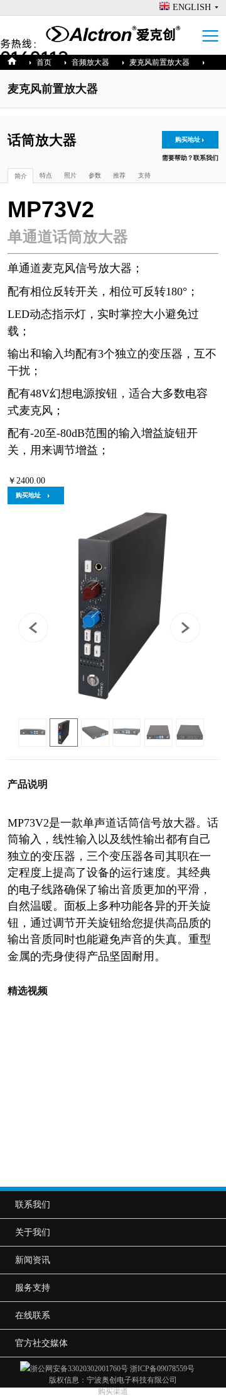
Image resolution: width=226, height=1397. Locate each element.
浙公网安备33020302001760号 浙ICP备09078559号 (118, 1368)
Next (189, 631)
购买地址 (187, 139)
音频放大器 (90, 62)
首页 (43, 62)
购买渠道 (113, 1391)
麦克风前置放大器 (159, 62)
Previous (37, 631)
